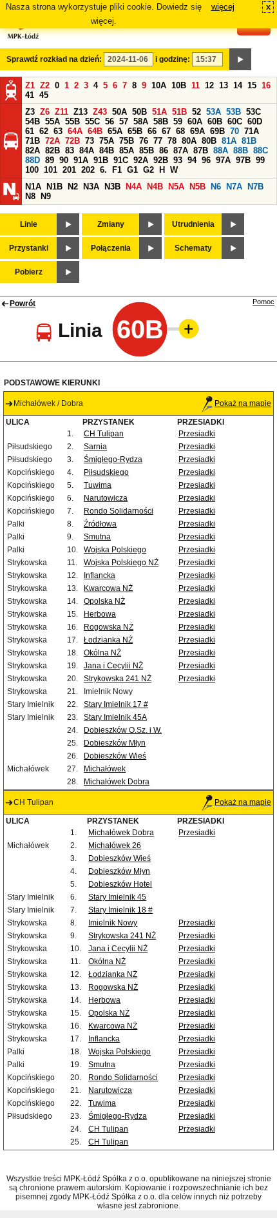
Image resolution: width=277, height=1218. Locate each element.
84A (86, 150)
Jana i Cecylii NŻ (113, 665)
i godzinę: (172, 59)
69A (197, 131)
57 (123, 121)
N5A (176, 186)
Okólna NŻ (102, 652)
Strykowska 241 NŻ (117, 678)
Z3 (30, 112)
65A (115, 131)
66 (152, 131)
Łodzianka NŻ (108, 639)
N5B (197, 186)
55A (52, 121)
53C (253, 112)
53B (233, 112)
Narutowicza (106, 498)
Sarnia (95, 446)
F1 (117, 170)
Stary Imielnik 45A (115, 717)
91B (100, 160)
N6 (216, 186)
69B (217, 131)
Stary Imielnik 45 (117, 897)
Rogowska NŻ (108, 627)
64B (95, 131)
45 (43, 95)
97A (223, 160)
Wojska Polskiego (115, 549)
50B (139, 112)
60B (214, 121)
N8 (30, 196)
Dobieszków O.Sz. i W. (123, 730)
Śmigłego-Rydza (113, 459)
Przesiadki (196, 433)
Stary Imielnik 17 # (116, 704)
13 (223, 85)
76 (143, 141)
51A (159, 112)
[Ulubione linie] (185, 328)
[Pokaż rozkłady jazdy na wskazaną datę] (240, 59)
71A (251, 131)
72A (52, 141)
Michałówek (105, 768)
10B (178, 85)
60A (194, 121)
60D (254, 121)
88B (240, 150)
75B (126, 141)
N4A (134, 186)
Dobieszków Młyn (115, 743)
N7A (234, 186)
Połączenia (111, 248)
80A (189, 141)
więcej (222, 7)
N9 (46, 196)
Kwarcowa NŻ (108, 588)
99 (260, 160)
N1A (33, 186)
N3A (91, 186)
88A (220, 150)
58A (140, 121)
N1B (54, 186)
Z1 (30, 85)
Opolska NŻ (104, 601)
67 (166, 131)
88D (32, 160)
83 (69, 150)
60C (234, 121)
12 (209, 85)
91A (80, 160)
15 (251, 85)
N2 (73, 186)
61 (29, 131)
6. (103, 170)
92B (160, 160)
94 (191, 160)
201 (69, 170)
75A (106, 141)
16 (266, 85)
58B (160, 121)
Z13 (80, 112)
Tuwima (97, 485)
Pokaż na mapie (243, 403)
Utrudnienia (193, 224)
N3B (112, 186)
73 (89, 141)
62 (43, 131)
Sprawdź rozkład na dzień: (54, 59)
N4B (155, 186)
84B (106, 150)
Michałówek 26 (114, 845)
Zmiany (110, 224)
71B (32, 141)
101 (50, 170)
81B (249, 141)
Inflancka (99, 575)
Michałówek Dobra (116, 781)
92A (140, 160)
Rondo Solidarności (118, 511)
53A (213, 112)
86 (163, 150)
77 (157, 141)
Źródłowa (100, 523)
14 (237, 85)
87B (200, 150)
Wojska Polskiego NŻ (121, 562)
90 (63, 160)
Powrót (22, 303)
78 (172, 141)
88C (260, 150)
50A (119, 112)
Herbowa (100, 614)
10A (158, 85)
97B (243, 160)
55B (72, 121)
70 (234, 131)
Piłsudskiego (106, 472)
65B (135, 131)
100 (32, 170)
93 (177, 160)
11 (195, 85)
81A (229, 141)
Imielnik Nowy (112, 922)
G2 (148, 170)
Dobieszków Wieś (115, 755)
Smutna (97, 536)
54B (32, 121)
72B (72, 141)
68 (180, 131)
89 (49, 160)
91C (120, 160)
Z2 (45, 85)
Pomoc (263, 301)
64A (75, 131)
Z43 (100, 112)
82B (52, 150)
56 (109, 121)
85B (146, 150)
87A (180, 150)
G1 (132, 170)
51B (179, 112)
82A (32, 150)
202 (88, 170)
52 (196, 112)
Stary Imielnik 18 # (120, 909)
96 (206, 160)
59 (177, 121)
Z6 (45, 112)
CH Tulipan (104, 433)
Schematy (193, 248)
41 (29, 95)
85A (126, 150)
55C (92, 121)
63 (57, 131)
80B (209, 141)
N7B (255, 186)
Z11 (61, 112)
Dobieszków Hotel (120, 884)
